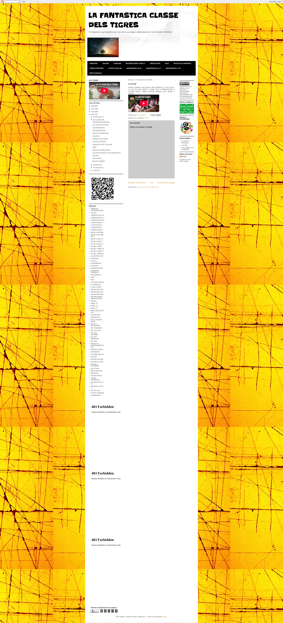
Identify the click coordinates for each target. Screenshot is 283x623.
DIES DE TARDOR (99, 161)
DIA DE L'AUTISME (97, 232)
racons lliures (95, 368)
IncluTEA (184, 145)
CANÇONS (117, 63)
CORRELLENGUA (96, 230)
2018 (93, 106)
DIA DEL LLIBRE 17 (97, 251)
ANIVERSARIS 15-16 (133, 68)
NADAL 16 (94, 306)
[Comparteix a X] (156, 115)
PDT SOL (94, 341)
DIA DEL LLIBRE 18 (97, 253)
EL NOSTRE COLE (97, 256)
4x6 (146, 616)
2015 (93, 114)
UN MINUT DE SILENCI (100, 139)
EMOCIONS (95, 258)
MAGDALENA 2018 (97, 294)
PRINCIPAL (94, 63)
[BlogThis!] (153, 115)
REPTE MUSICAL (96, 73)
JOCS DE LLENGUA (97, 282)
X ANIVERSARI (96, 395)
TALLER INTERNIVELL (95, 379)
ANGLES (94, 213)
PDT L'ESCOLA (96, 330)
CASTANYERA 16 (96, 222)
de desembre (97, 117)
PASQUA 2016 (95, 315)
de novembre (97, 120)
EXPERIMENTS (96, 263)
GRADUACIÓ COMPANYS (95, 271)
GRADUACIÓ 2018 (97, 268)
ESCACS (94, 261)
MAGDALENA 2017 (97, 292)
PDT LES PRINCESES (95, 338)
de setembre (97, 167)
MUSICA (93, 301)
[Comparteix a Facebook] (158, 115)
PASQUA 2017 (95, 317)
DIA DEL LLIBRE (96, 246)
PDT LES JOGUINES (94, 334)
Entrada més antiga (166, 183)
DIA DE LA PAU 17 (97, 241)
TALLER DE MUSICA (99, 142)
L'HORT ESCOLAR (115, 68)
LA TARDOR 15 (96, 284)
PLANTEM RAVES (99, 128)
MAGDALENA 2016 (97, 289)
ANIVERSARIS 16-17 (153, 68)
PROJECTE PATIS (97, 349)
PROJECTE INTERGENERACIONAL (97, 345)
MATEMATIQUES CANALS (135, 63)
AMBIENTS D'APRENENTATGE (97, 209)
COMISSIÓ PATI (96, 227)
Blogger (164, 616)
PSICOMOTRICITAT (99, 130)
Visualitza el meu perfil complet (185, 160)
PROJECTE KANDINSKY (182, 63)
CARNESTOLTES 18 (97, 220)
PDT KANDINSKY (96, 328)
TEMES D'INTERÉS (96, 68)
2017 (93, 109)
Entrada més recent (137, 183)
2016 (93, 112)
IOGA (167, 63)
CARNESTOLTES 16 (97, 215)
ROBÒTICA (94, 373)
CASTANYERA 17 (96, 225)
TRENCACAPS (155, 63)
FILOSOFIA (94, 266)
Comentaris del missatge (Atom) (148, 187)
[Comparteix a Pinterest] (160, 115)
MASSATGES (97, 158)
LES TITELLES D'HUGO (100, 125)
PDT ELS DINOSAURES (95, 325)
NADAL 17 (94, 308)
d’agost (95, 170)
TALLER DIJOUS (96, 375)
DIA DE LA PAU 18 (97, 244)
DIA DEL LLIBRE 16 (97, 249)
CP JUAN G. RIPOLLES (185, 142)
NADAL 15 (94, 303)
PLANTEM (96, 136)
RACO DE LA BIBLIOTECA (101, 150)
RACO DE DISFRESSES (101, 133)
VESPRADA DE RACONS (101, 122)
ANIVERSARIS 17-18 (173, 68)
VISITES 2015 (95, 390)
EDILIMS (105, 63)
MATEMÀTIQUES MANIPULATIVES (96, 297)
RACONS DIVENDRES (95, 365)
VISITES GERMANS (97, 393)
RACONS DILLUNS (97, 359)
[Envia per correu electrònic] (151, 115)
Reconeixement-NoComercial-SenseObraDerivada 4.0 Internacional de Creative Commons (186, 95)
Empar (184, 156)
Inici (151, 183)
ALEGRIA (96, 156)
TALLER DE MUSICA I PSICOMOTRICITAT (107, 153)
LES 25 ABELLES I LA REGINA (187, 148)
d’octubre (96, 165)
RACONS (94, 357)
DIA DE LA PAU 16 (97, 239)
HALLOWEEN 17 (96, 275)
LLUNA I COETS (96, 287)
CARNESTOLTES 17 (97, 218)
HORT (147, 118)
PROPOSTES (95, 352)
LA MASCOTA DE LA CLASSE (102, 144)
